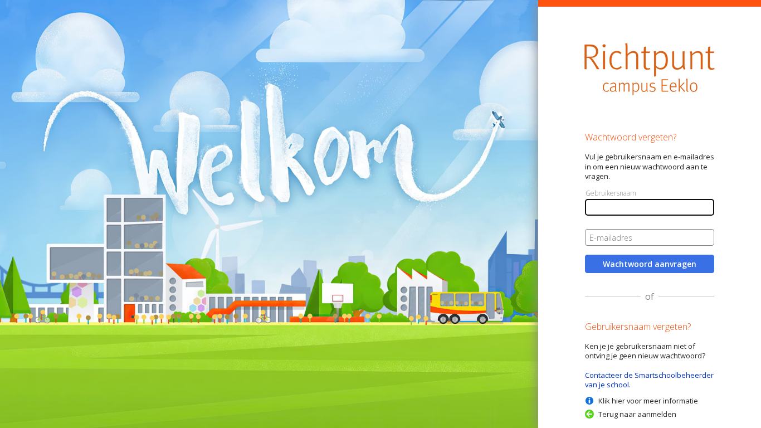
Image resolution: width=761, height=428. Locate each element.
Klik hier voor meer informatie (648, 401)
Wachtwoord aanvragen (649, 264)
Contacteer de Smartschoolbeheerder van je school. (649, 380)
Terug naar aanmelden (637, 414)
